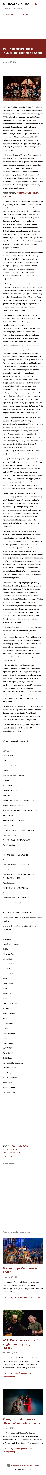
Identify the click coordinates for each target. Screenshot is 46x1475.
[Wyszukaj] (36, 4)
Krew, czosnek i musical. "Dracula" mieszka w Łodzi (21, 1421)
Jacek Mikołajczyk (19, 1146)
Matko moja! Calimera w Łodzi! (20, 1270)
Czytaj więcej (37, 1297)
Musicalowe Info (16, 4)
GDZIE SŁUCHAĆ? (9, 14)
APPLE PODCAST (31, 193)
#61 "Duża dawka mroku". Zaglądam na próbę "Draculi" (21, 1344)
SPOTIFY (20, 193)
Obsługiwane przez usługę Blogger (24, 1465)
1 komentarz (21, 1297)
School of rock (10, 1149)
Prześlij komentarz (24, 1373)
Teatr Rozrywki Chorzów (14, 1152)
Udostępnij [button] (8, 1156)
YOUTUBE (7, 196)
